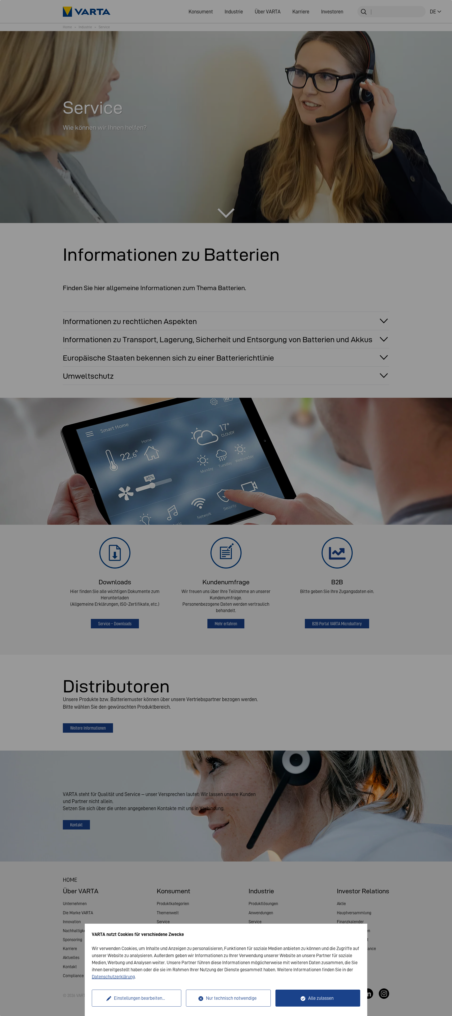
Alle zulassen (321, 998)
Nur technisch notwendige (231, 998)
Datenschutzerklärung (113, 976)
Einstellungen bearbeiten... (139, 998)
